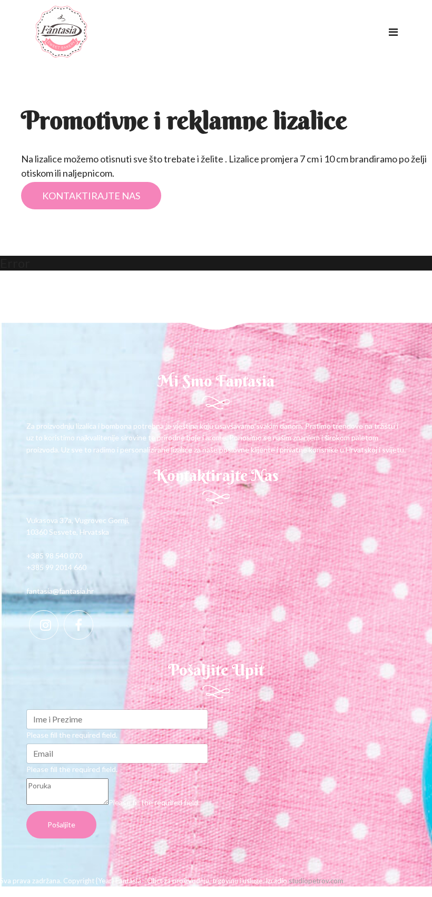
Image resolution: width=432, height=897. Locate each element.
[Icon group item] (43, 625)
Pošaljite (61, 824)
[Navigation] (393, 31)
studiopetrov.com (316, 880)
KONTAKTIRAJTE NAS (91, 195)
